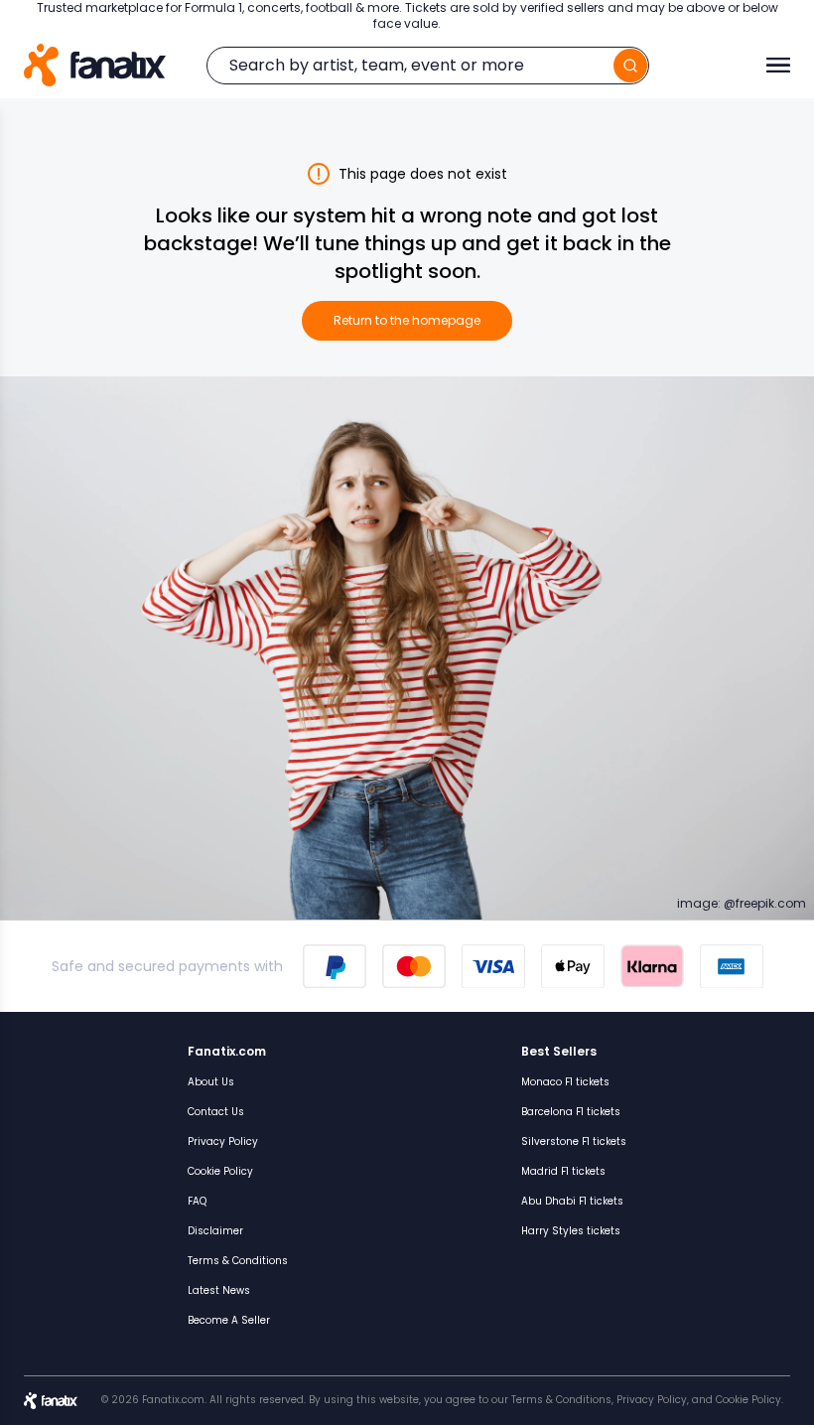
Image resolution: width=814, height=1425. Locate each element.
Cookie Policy (220, 1171)
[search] (630, 65)
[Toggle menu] (778, 65)
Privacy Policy (223, 1141)
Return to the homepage (407, 320)
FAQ (197, 1201)
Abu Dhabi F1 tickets (572, 1201)
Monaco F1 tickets (565, 1081)
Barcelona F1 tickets (570, 1111)
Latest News (219, 1290)
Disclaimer (215, 1230)
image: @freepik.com (741, 904)
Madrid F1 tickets (563, 1171)
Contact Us (216, 1111)
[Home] (95, 65)
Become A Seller (229, 1320)
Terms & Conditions (238, 1260)
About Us (211, 1081)
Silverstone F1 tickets (573, 1141)
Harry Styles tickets (570, 1230)
